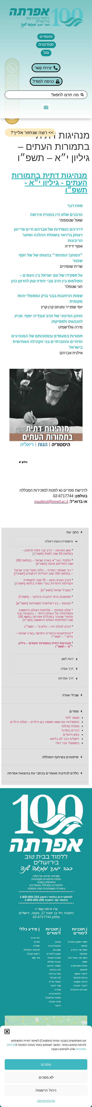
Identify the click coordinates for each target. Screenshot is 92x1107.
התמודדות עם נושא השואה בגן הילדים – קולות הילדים (44, 722)
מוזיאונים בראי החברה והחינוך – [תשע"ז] (45, 597)
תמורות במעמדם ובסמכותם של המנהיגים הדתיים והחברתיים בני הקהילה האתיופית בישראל (47, 341)
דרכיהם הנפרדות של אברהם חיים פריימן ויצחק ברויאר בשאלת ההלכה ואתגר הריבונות (48, 235)
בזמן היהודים (71, 734)
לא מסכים (46, 1077)
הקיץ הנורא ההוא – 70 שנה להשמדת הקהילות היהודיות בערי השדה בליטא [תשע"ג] (44, 581)
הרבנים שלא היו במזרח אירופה (56, 215)
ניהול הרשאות (46, 1090)
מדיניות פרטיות (46, 1101)
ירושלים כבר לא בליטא (64, 739)
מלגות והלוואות (53, 997)
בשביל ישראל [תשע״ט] (56, 590)
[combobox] (46, 94)
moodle (57, 950)
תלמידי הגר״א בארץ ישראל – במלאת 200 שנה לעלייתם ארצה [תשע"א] (44, 562)
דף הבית (35, 938)
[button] (7, 1031)
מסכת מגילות (70, 726)
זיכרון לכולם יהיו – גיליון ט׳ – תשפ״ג (47, 626)
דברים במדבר (70, 730)
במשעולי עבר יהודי (67, 743)
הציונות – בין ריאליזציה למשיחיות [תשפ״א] (43, 603)
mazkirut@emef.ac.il (51, 502)
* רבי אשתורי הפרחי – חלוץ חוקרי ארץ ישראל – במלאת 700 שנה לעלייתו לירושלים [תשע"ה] (43, 572)
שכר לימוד (55, 985)
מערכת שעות (54, 957)
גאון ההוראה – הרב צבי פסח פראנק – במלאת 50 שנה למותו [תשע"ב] (47, 552)
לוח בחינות (55, 969)
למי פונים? (55, 977)
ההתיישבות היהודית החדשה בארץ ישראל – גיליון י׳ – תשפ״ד (44, 635)
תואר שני (82, 950)
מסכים (46, 1064)
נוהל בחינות (55, 973)
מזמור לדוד (72, 717)
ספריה (36, 946)
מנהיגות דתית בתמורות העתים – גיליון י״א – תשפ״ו (45, 644)
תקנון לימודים (54, 954)
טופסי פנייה (55, 981)
